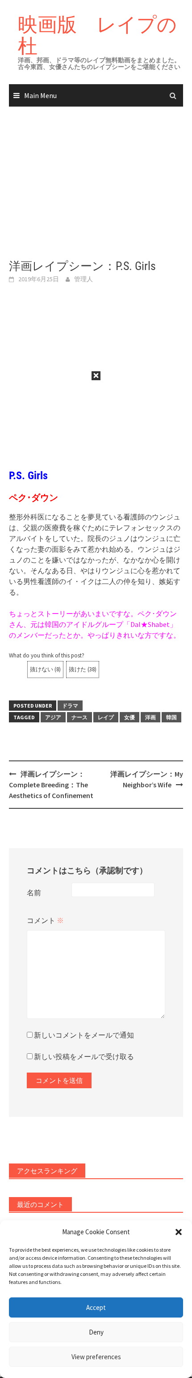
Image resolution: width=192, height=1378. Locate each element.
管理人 (83, 279)
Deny (96, 1332)
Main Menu (40, 95)
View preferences (96, 1356)
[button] (178, 1232)
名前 (34, 892)
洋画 (150, 717)
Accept (96, 1307)
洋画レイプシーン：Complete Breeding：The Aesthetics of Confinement (51, 784)
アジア (53, 717)
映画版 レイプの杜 (97, 35)
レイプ (106, 717)
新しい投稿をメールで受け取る (84, 1056)
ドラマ (70, 705)
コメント (45, 920)
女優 (129, 717)
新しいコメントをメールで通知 (84, 1034)
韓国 (171, 717)
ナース (79, 717)
